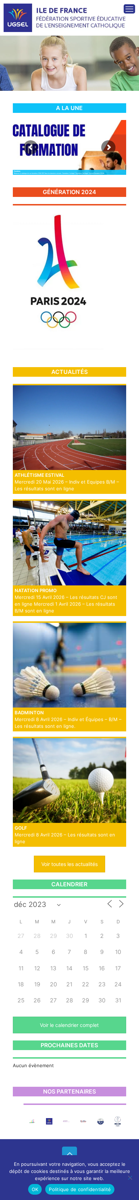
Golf (21, 828)
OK (35, 1189)
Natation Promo (36, 590)
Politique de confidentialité (80, 1189)
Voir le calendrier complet (69, 1025)
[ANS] (83, 1121)
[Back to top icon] (69, 1154)
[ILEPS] (100, 1121)
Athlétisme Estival (39, 475)
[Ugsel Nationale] (49, 1121)
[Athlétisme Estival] (69, 427)
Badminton (29, 712)
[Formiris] (66, 1121)
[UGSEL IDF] (66, 12)
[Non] (130, 1177)
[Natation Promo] (69, 543)
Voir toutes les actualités (69, 864)
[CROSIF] (117, 1121)
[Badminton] (69, 665)
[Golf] (69, 780)
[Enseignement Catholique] (32, 1121)
